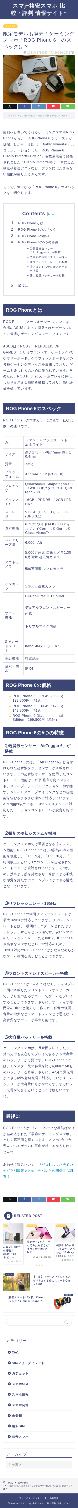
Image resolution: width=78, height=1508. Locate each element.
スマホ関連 (20, 1405)
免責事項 (54, 1498)
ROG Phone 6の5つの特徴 (38, 242)
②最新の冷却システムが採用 (49, 257)
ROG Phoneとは (30, 223)
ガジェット (20, 1373)
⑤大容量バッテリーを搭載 (47, 275)
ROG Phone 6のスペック (37, 229)
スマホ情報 (10, 26)
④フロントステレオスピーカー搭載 (49, 268)
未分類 (17, 1415)
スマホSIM (20, 1384)
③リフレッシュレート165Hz (49, 262)
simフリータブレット (28, 1363)
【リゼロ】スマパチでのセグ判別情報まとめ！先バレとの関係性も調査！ (38, 1170)
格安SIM (18, 1426)
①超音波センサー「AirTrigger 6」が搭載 (45, 250)
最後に (23, 285)
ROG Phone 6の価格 (34, 236)
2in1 (15, 1352)
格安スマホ (20, 1436)
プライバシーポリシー (30, 1498)
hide (51, 214)
